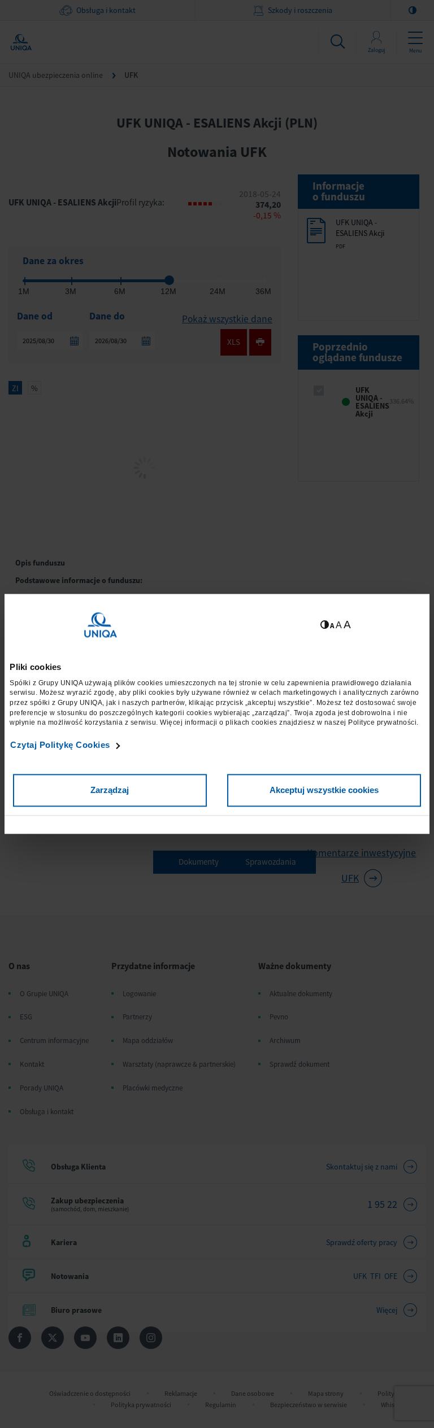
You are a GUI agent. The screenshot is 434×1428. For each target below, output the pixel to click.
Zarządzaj (109, 790)
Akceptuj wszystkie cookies (324, 790)
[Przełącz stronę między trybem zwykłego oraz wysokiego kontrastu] (324, 625)
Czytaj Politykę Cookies (60, 745)
